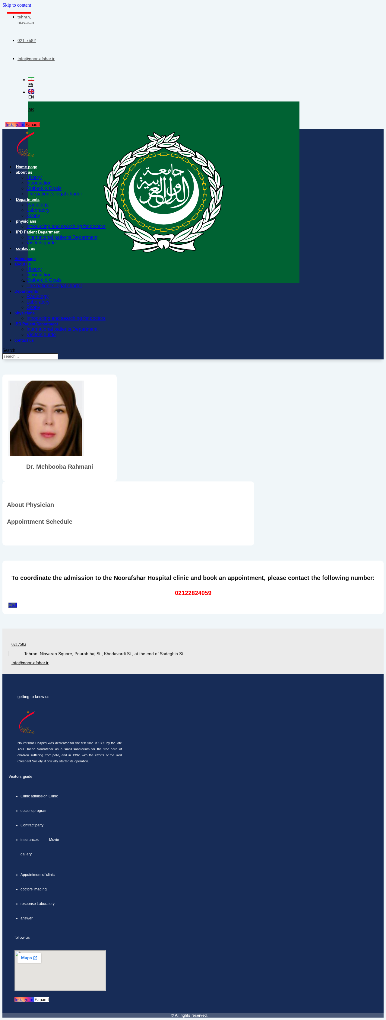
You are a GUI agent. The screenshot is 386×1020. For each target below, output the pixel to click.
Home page (26, 167)
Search (8, 350)
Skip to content (16, 5)
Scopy (33, 215)
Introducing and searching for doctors (66, 226)
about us (24, 172)
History (34, 177)
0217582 (18, 644)
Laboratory (38, 210)
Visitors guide (41, 242)
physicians (26, 221)
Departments (28, 199)
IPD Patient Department (37, 232)
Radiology (38, 204)
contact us (25, 248)
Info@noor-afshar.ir (36, 58)
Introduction (39, 182)
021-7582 (26, 40)
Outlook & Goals (44, 188)
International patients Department (62, 237)
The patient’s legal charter (54, 193)
